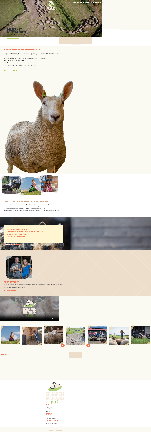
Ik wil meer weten (9, 70)
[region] (75, 335)
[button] (62, 345)
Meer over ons (8, 290)
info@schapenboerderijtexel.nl (52, 418)
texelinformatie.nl (59, 430)
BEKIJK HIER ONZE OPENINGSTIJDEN (51, 423)
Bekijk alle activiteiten (10, 244)
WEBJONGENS (51, 430)
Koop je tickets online (13, 38)
